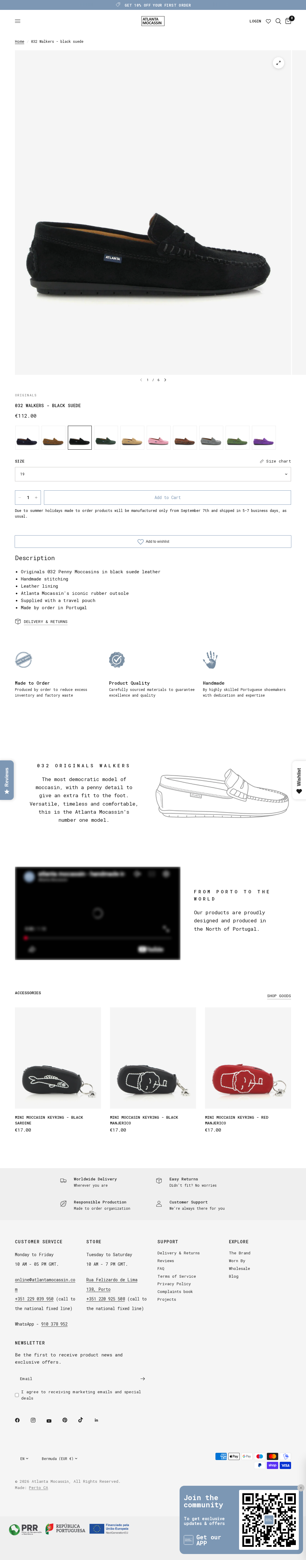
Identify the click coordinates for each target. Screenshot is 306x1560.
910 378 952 (54, 1324)
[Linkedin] (100, 1420)
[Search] (278, 21)
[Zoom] (278, 63)
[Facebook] (21, 1420)
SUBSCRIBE (272, 1534)
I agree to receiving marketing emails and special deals (81, 1395)
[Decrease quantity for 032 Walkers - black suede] (19, 497)
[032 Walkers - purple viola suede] (264, 437)
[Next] (165, 380)
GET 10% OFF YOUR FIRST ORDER (158, 5)
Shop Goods (279, 995)
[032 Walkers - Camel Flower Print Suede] (185, 437)
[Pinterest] (69, 1419)
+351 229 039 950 (34, 1299)
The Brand (239, 1253)
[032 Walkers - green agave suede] (237, 437)
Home (19, 41)
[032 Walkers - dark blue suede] (27, 437)
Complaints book (175, 1291)
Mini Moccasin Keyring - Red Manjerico (236, 1120)
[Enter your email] (143, 1378)
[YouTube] (53, 1420)
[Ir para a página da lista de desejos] (268, 21)
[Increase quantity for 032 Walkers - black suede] (36, 497)
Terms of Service (176, 1276)
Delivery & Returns (178, 1253)
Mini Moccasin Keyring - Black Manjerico (144, 1120)
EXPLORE (239, 1242)
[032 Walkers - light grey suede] (211, 437)
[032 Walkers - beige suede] (132, 437)
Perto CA (38, 1487)
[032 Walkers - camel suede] (53, 437)
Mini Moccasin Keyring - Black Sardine (49, 1120)
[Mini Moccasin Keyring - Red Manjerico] (248, 1058)
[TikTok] (84, 1419)
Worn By (237, 1260)
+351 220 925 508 (105, 1299)
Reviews (165, 1260)
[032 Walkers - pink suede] (158, 437)
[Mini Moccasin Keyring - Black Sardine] (58, 1058)
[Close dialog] (298, 1466)
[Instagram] (37, 1420)
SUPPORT (168, 1242)
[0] (287, 21)
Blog (233, 1276)
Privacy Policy (174, 1283)
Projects (166, 1299)
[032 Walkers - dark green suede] (106, 437)
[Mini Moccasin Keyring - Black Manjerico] (153, 1058)
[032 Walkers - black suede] (79, 437)
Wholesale (239, 1268)
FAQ (160, 1268)
